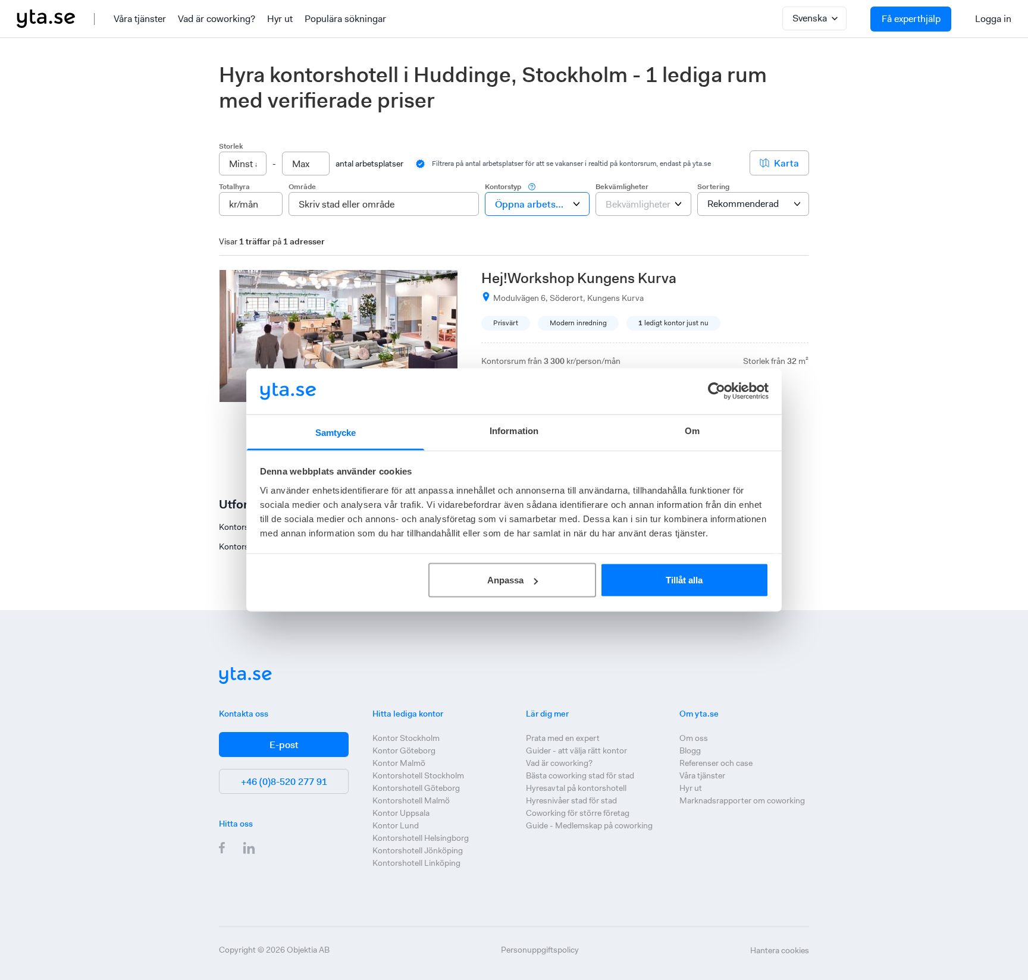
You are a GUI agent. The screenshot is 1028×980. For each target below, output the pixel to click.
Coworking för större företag (577, 813)
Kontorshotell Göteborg (416, 788)
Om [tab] (692, 430)
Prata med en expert (563, 738)
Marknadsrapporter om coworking (742, 800)
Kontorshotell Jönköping (417, 850)
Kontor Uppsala (401, 813)
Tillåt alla (684, 580)
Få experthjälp (911, 18)
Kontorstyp (503, 186)
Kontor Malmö (398, 763)
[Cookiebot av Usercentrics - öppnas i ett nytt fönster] (717, 391)
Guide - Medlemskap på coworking (589, 825)
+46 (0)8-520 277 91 (284, 781)
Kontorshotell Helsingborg (420, 838)
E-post (284, 745)
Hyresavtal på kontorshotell (576, 788)
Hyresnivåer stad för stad (571, 800)
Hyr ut (280, 18)
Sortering (713, 186)
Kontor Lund (395, 825)
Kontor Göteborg (403, 750)
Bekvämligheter (622, 186)
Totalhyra (234, 186)
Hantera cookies (779, 950)
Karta (786, 163)
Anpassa (505, 580)
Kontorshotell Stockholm (418, 775)
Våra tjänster (140, 18)
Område (302, 186)
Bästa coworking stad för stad (580, 775)
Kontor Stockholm (406, 738)
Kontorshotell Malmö (411, 800)
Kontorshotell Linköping (416, 862)
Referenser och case (716, 763)
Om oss (693, 738)
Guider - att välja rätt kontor (576, 750)
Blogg (690, 750)
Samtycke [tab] (335, 432)
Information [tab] (514, 430)
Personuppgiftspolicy (540, 949)
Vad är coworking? (216, 18)
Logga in (993, 18)
